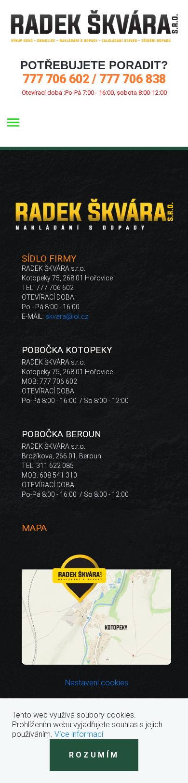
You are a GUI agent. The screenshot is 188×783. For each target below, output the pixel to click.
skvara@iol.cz (66, 316)
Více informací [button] (78, 734)
